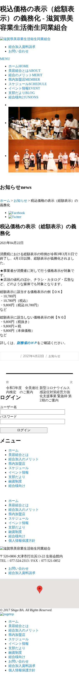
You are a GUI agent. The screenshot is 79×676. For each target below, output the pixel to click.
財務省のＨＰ (27, 343)
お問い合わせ (18, 51)
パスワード (8, 416)
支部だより (21, 93)
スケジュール (27, 84)
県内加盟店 (24, 79)
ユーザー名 (8, 407)
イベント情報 (24, 88)
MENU (5, 59)
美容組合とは (24, 70)
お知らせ (20, 200)
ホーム (18, 66)
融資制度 (15, 481)
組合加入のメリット (23, 459)
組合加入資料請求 (21, 47)
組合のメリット (25, 75)
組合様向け (23, 97)
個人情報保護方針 (21, 540)
